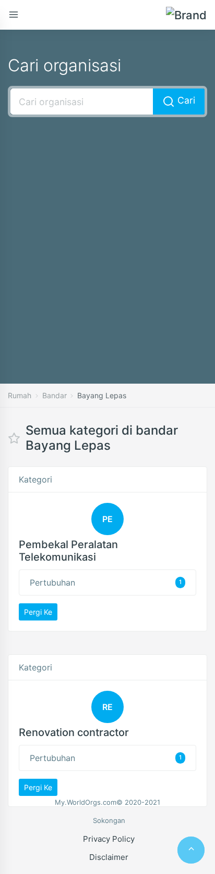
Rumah (19, 395)
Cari (185, 100)
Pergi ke (38, 611)
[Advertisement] (107, 235)
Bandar (54, 395)
